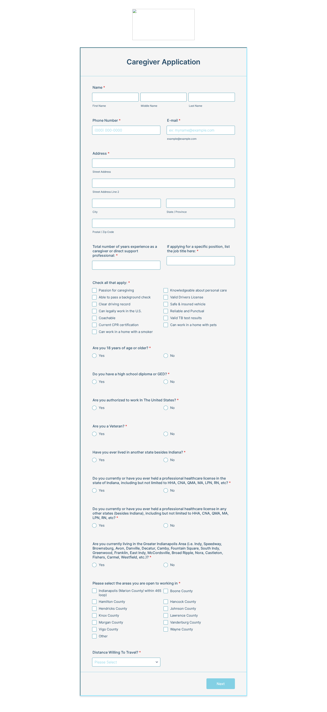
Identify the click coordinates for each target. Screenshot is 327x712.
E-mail (173, 120)
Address (101, 153)
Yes (102, 355)
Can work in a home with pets (193, 325)
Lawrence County (184, 615)
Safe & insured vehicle (188, 304)
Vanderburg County (185, 622)
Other (103, 636)
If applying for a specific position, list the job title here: (198, 248)
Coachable (107, 318)
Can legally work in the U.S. (120, 311)
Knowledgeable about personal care (198, 290)
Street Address (102, 171)
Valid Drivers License (186, 297)
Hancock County (183, 601)
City (95, 211)
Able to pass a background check (125, 297)
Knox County (109, 615)
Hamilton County (112, 601)
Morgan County (111, 622)
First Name (99, 105)
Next (221, 683)
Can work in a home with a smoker (126, 332)
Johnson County (183, 608)
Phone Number (107, 120)
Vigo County (108, 629)
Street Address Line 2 (106, 191)
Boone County (181, 591)
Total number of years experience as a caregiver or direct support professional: (125, 251)
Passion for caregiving (116, 290)
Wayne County (181, 629)
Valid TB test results (186, 318)
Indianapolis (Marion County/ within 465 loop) (130, 593)
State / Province (177, 211)
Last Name (195, 105)
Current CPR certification (119, 325)
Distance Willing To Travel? (117, 652)
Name (99, 87)
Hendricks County (113, 608)
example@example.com (181, 138)
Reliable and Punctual (187, 311)
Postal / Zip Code (103, 232)
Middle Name (149, 105)
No (172, 355)
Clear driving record (114, 304)
